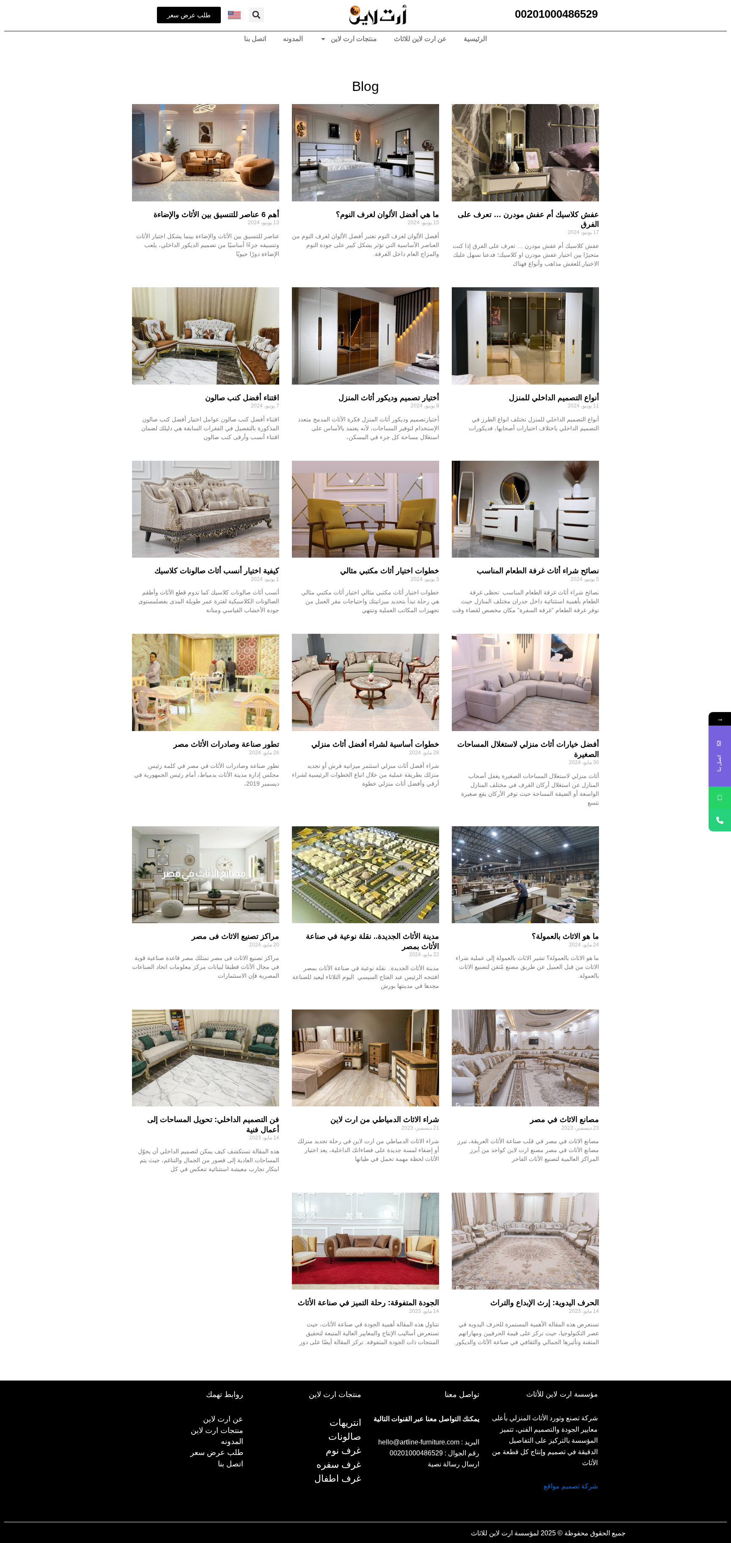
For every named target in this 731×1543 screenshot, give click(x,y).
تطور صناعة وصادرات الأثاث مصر (226, 744)
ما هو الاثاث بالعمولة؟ (565, 936)
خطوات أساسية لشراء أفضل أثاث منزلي (375, 744)
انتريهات (345, 1422)
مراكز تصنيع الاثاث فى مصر (235, 936)
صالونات (344, 1436)
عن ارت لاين (223, 1419)
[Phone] (720, 820)
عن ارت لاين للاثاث (420, 38)
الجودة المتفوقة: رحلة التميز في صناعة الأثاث (368, 1302)
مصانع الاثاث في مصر (564, 1119)
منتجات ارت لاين (354, 38)
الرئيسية (475, 38)
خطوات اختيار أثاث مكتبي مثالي (389, 571)
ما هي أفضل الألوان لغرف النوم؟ (387, 214)
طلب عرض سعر (216, 1452)
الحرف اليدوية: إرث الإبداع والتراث (544, 1302)
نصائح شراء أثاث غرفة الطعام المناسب (537, 571)
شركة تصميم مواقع (571, 1486)
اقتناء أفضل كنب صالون (242, 397)
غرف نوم (343, 1450)
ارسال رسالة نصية (453, 1464)
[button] (256, 15)
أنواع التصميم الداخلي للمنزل (554, 397)
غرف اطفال (337, 1478)
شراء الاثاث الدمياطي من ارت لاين (384, 1119)
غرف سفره (338, 1464)
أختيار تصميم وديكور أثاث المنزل (388, 397)
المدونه (293, 38)
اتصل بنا (255, 38)
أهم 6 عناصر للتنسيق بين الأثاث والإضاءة (216, 214)
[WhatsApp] (720, 798)
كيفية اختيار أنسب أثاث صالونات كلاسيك (216, 571)
